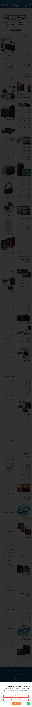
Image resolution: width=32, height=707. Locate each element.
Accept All (16, 703)
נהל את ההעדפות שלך (23, 690)
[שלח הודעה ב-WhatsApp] (28, 703)
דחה (16, 696)
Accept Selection (16, 699)
